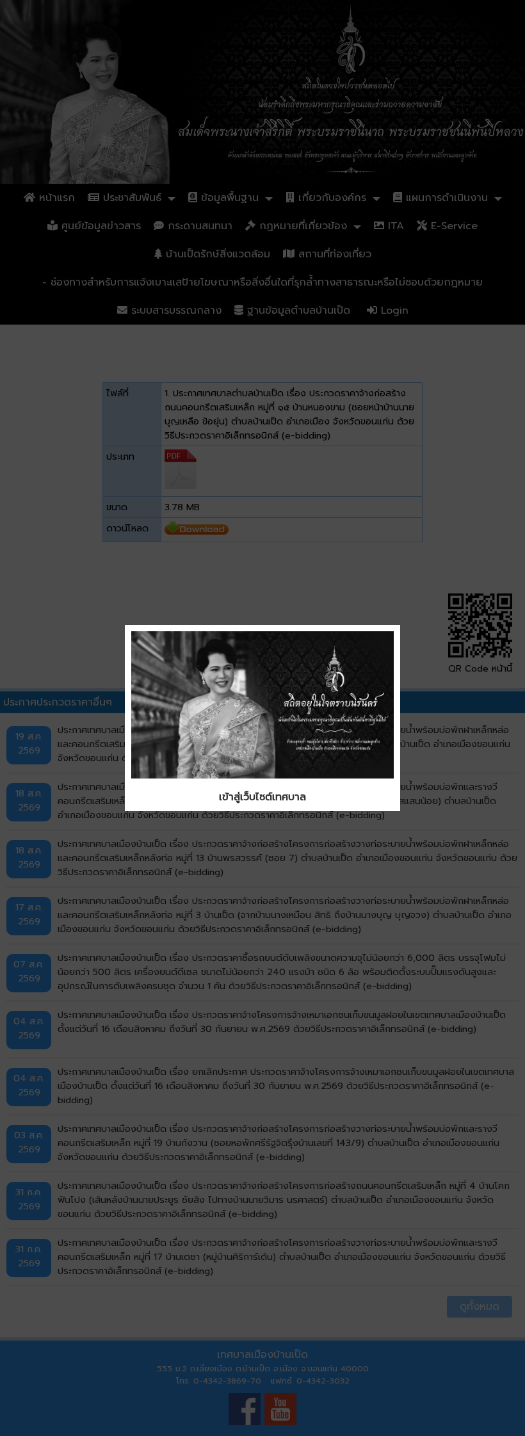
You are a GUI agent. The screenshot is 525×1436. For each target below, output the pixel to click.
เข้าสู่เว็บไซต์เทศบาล (262, 797)
